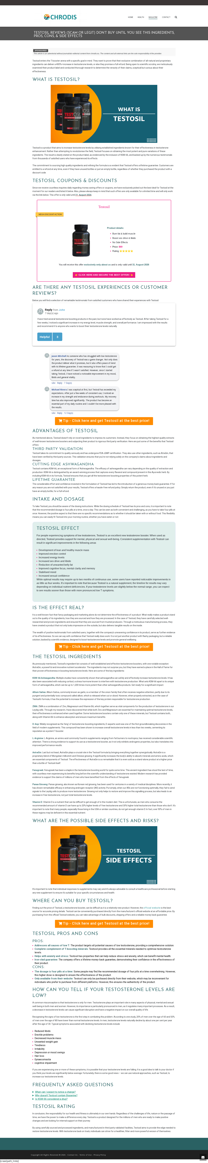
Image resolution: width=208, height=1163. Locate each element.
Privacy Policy (100, 1155)
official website (152, 908)
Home (130, 17)
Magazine (153, 17)
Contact (166, 17)
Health (141, 17)
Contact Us (72, 1155)
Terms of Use (86, 1155)
